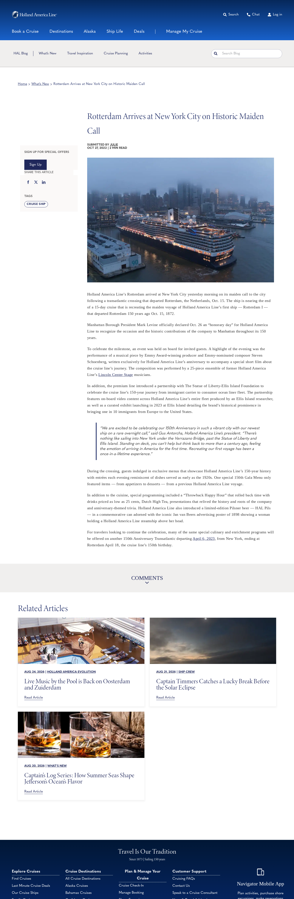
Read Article (33, 697)
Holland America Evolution (71, 672)
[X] (36, 182)
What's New (40, 84)
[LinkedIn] (44, 182)
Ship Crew (186, 672)
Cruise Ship (36, 204)
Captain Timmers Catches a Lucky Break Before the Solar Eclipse (212, 684)
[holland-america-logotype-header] (34, 14)
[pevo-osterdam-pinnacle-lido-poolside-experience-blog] (81, 620)
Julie (114, 144)
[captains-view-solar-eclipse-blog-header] (213, 620)
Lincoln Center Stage (115, 375)
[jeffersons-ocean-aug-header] (81, 714)
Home (22, 84)
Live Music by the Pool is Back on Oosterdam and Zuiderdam (77, 684)
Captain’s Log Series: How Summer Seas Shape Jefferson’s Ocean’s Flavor (79, 778)
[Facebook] (28, 182)
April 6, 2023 (204, 538)
